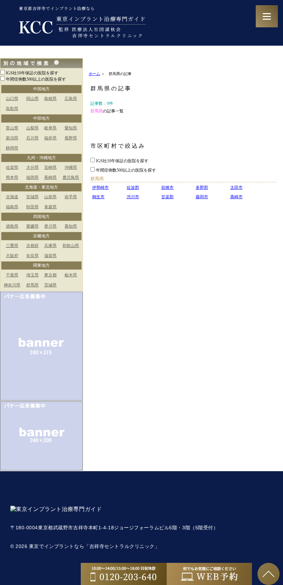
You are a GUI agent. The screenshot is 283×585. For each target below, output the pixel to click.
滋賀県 (50, 255)
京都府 (32, 245)
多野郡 (202, 187)
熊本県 (12, 177)
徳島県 (12, 226)
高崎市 (236, 196)
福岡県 (32, 177)
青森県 (50, 206)
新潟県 (12, 138)
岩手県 (71, 196)
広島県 (71, 98)
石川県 (32, 138)
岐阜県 (50, 128)
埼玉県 (32, 275)
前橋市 (167, 187)
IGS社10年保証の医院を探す (32, 73)
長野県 (71, 138)
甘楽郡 (167, 196)
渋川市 (133, 196)
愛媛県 (32, 226)
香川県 (50, 226)
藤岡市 (202, 196)
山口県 (12, 98)
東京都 (50, 275)
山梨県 (32, 128)
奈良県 (32, 255)
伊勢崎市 (100, 187)
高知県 (71, 226)
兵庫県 (50, 245)
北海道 (12, 196)
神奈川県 (12, 285)
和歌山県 (70, 245)
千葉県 (12, 275)
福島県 (12, 206)
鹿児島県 (70, 177)
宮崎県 (50, 167)
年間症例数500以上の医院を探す (36, 79)
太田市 (236, 187)
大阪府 (12, 255)
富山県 (12, 128)
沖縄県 (71, 167)
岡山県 (32, 98)
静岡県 (12, 148)
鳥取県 (12, 108)
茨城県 (50, 285)
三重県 (12, 245)
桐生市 (98, 196)
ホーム (94, 74)
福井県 (50, 138)
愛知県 (71, 128)
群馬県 (32, 285)
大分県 (32, 167)
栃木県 (71, 275)
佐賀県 (12, 167)
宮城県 (32, 196)
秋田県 (32, 206)
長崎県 (50, 177)
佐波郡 (133, 187)
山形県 (50, 196)
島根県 (50, 98)
